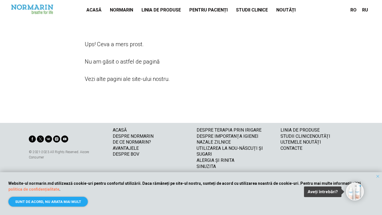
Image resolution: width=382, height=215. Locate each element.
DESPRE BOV (126, 154)
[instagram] (56, 138)
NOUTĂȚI (286, 10)
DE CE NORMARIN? (132, 142)
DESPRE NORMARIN (133, 136)
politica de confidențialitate (33, 189)
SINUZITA (206, 166)
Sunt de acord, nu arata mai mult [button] (48, 202)
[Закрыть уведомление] (378, 176)
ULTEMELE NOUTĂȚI (300, 142)
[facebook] (32, 138)
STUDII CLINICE (252, 10)
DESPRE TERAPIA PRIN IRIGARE (229, 130)
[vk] (48, 138)
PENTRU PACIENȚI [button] (208, 10)
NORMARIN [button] (121, 10)
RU (365, 10)
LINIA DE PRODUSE (161, 10)
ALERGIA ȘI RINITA (215, 160)
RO (353, 10)
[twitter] (40, 138)
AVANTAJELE (126, 148)
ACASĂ (94, 10)
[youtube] (64, 138)
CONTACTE (291, 148)
